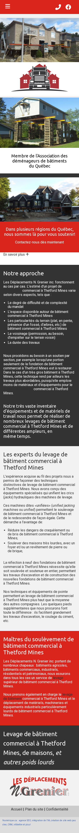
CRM (10, 824)
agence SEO (25, 820)
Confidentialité (57, 809)
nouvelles (10, 579)
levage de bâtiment (18, 389)
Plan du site (34, 809)
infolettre (18, 824)
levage (67, 497)
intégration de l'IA (41, 820)
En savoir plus (14, 254)
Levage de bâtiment (30, 733)
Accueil (16, 809)
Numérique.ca (9, 820)
